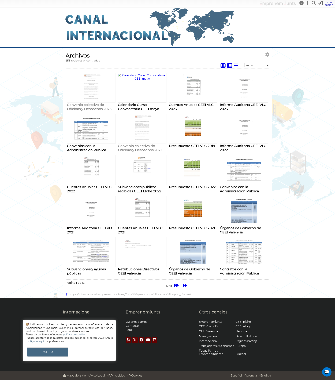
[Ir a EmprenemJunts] (278, 5)
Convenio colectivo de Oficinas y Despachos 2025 (89, 107)
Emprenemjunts (143, 312)
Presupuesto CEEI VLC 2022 (192, 187)
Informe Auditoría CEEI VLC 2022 (243, 148)
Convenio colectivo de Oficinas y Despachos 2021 (140, 148)
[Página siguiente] (176, 285)
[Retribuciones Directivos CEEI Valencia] (142, 265)
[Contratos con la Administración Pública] (244, 265)
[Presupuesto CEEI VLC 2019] (193, 141)
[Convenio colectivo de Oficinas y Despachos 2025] (91, 100)
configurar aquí (35, 341)
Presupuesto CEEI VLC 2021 (192, 228)
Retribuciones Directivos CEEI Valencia (138, 271)
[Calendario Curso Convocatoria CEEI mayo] (142, 78)
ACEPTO (48, 352)
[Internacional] (150, 45)
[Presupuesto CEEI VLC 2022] (193, 182)
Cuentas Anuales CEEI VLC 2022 (89, 189)
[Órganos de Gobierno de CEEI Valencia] (244, 224)
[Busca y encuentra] (314, 3)
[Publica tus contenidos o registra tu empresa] (308, 3)
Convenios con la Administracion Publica (86, 148)
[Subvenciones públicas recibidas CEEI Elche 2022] (142, 182)
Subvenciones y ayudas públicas (86, 271)
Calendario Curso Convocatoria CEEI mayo (138, 107)
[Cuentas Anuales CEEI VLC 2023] (193, 100)
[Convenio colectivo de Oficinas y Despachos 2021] (142, 141)
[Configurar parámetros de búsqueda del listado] (267, 54)
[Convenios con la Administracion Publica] (91, 141)
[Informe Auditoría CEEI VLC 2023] (244, 100)
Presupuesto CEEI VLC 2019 (192, 146)
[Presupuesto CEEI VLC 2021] (193, 224)
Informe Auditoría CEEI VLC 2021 (90, 230)
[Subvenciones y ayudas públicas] (91, 265)
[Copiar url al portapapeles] (67, 294)
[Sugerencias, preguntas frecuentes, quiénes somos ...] (302, 3)
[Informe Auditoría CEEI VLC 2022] (244, 141)
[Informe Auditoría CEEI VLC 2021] (91, 224)
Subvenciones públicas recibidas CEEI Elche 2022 (139, 189)
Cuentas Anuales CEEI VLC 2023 (191, 107)
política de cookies (74, 334)
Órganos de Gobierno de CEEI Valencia (240, 230)
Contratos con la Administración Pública (239, 271)
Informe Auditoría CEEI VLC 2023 (243, 107)
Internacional (77, 312)
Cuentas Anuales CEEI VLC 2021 (140, 230)
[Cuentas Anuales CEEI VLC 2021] (142, 224)
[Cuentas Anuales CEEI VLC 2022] (91, 182)
